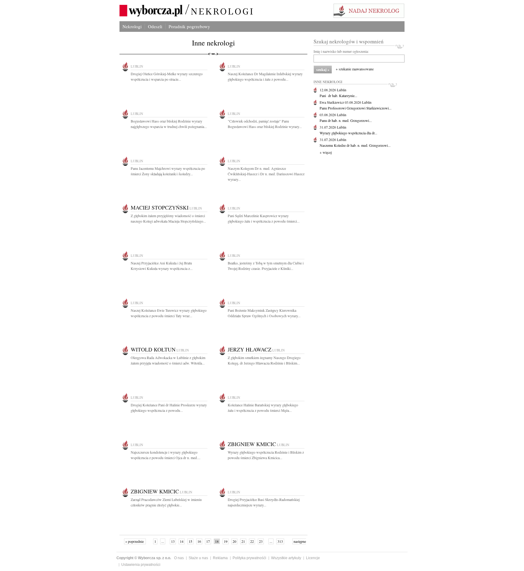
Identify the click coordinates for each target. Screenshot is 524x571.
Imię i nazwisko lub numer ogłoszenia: (341, 51)
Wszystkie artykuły (286, 558)
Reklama (220, 558)
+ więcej (326, 152)
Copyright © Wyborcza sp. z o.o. (143, 558)
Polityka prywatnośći (249, 558)
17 (208, 541)
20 (234, 541)
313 (280, 541)
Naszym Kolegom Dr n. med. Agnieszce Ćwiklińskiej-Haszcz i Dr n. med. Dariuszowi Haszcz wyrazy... (266, 174)
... (162, 541)
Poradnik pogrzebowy (189, 26)
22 (252, 541)
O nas (179, 558)
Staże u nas (198, 558)
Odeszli (155, 26)
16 (199, 541)
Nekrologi (132, 26)
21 (243, 541)
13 (173, 541)
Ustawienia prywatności (140, 565)
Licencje (313, 558)
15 (190, 541)
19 (225, 541)
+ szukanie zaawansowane (355, 68)
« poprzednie (135, 541)
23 (261, 541)
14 (181, 541)
